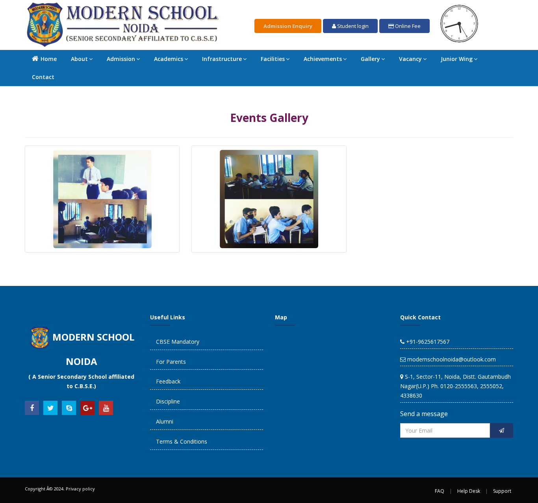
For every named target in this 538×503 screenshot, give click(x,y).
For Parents (171, 361)
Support (502, 491)
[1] (102, 199)
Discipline (168, 401)
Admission (121, 59)
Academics (168, 59)
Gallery (370, 59)
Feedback (168, 381)
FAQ (439, 491)
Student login (352, 25)
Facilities (273, 59)
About (79, 59)
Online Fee (407, 25)
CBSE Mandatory (177, 341)
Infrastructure (222, 59)
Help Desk (468, 491)
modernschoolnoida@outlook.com (451, 359)
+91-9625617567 (426, 341)
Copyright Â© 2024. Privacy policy (60, 489)
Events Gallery (269, 117)
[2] (269, 199)
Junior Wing (457, 59)
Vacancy (410, 59)
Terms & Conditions (181, 441)
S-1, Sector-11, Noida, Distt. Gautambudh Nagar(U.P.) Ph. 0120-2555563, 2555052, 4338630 (455, 386)
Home (49, 59)
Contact (43, 77)
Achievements (323, 59)
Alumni (164, 421)
